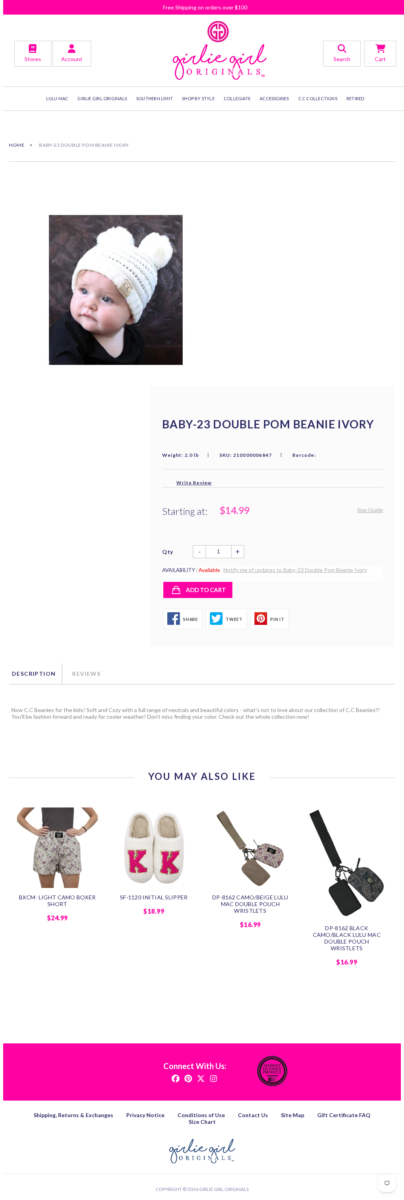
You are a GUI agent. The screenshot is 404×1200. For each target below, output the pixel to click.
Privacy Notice (145, 1115)
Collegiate (237, 98)
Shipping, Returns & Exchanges (73, 1115)
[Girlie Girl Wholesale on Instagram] (213, 1078)
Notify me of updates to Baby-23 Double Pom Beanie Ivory (295, 569)
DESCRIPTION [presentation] (34, 673)
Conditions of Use (201, 1115)
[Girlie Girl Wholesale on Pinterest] (188, 1078)
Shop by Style (198, 98)
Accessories (274, 98)
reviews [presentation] (86, 673)
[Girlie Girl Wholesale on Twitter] (200, 1078)
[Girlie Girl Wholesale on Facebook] (175, 1078)
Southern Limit (154, 98)
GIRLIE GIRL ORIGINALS (102, 98)
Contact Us (253, 1115)
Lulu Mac (57, 98)
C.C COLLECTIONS (317, 98)
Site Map (292, 1115)
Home (16, 145)
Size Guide (370, 510)
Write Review (193, 483)
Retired (355, 98)
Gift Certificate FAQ (343, 1115)
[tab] (35, 674)
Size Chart (202, 1121)
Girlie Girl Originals (224, 1189)
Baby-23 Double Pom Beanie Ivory (84, 145)
